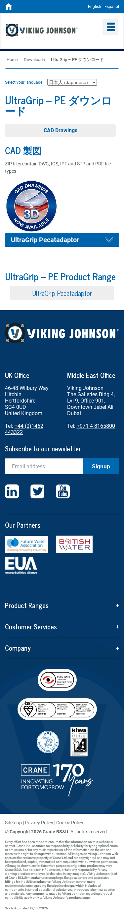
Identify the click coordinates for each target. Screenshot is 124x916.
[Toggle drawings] (109, 240)
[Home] (8, 8)
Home (12, 59)
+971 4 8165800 (96, 426)
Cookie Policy (69, 822)
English (94, 6)
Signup (101, 466)
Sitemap (13, 822)
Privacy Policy (39, 822)
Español (111, 6)
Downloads (34, 59)
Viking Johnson (52, 31)
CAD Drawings (60, 130)
